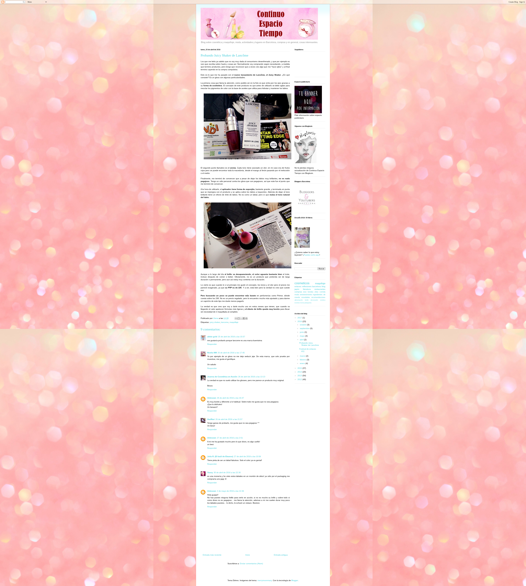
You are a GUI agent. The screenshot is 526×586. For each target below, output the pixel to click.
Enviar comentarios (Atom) (251, 563)
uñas (316, 292)
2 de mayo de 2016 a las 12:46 (230, 491)
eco (304, 292)
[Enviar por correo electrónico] (236, 318)
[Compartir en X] (241, 318)
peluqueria (308, 303)
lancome (224, 322)
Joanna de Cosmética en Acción (222, 377)
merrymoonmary (265, 580)
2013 (300, 375)
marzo (303, 356)
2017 (300, 318)
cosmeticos (302, 283)
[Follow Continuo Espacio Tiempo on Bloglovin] (305, 162)
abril (302, 340)
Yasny (210, 472)
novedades (305, 297)
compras (298, 292)
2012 (300, 379)
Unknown (211, 398)
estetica (322, 300)
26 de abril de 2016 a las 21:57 (228, 419)
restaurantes (319, 289)
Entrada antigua (281, 555)
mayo (302, 336)
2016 (300, 321)
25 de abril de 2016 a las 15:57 (231, 337)
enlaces (298, 286)
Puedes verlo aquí (311, 255)
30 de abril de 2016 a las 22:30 (227, 472)
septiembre (305, 328)
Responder (212, 344)
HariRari (211, 419)
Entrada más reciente (212, 555)
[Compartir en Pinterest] (246, 318)
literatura (307, 289)
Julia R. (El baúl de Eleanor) (220, 456)
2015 (300, 368)
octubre (303, 325)
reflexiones (306, 286)
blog (323, 286)
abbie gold (212, 337)
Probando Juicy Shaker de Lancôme (309, 344)
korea (302, 303)
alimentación (299, 300)
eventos (297, 303)
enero (302, 363)
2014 (300, 372)
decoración (314, 300)
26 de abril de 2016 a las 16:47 (230, 398)
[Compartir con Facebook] (243, 318)
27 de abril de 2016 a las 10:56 (247, 456)
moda (297, 295)
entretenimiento (306, 295)
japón (297, 289)
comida (322, 292)
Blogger (294, 580)
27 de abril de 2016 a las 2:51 (230, 438)
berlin (306, 300)
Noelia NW (212, 353)
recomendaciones (318, 297)
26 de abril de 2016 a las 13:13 (251, 377)
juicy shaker (215, 322)
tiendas (310, 292)
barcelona (316, 286)
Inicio (247, 555)
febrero (303, 360)
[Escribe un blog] (238, 318)
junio (302, 332)
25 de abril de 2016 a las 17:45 (231, 353)
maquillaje (234, 322)
